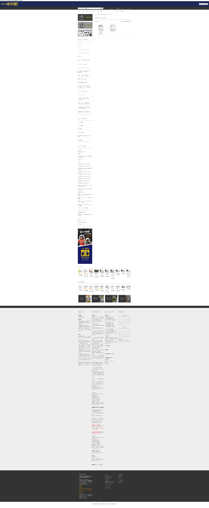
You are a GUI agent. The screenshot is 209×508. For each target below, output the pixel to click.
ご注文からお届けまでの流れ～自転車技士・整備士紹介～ (85, 157)
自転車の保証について (81, 151)
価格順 (127, 21)
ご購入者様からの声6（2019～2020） (84, 176)
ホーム (79, 11)
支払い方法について (108, 476)
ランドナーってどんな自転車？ (83, 207)
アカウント (112, 8)
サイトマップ (80, 149)
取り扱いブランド (81, 159)
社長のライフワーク (81, 220)
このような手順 (84, 337)
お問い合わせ (122, 11)
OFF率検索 (98, 14)
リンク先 (82, 340)
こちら (93, 433)
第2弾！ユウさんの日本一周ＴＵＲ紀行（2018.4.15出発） (85, 189)
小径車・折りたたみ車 (109, 14)
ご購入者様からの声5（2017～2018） (84, 174)
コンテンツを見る (99, 11)
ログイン (123, 8)
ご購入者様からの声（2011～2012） (84, 164)
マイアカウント (121, 474)
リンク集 (79, 224)
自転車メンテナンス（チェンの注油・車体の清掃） (85, 198)
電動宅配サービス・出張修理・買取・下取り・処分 (85, 215)
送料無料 (105, 14)
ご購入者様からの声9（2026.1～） (84, 183)
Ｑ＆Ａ (79, 161)
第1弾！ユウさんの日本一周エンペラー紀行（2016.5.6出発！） (85, 186)
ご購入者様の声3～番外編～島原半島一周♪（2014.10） (85, 169)
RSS (106, 487)
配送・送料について (108, 478)
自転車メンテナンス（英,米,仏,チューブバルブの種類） (85, 205)
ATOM (108, 487)
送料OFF (102, 14)
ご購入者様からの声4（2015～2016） (84, 171)
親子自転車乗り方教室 (81, 212)
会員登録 (117, 8)
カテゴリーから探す (85, 11)
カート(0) (129, 8)
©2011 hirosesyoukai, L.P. (104, 505)
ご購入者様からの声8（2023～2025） (84, 180)
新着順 (130, 21)
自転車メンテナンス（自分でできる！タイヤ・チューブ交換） (85, 202)
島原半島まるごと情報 (81, 222)
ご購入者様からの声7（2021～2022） (84, 178)
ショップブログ (116, 11)
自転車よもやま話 (81, 192)
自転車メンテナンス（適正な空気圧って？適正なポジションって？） (85, 195)
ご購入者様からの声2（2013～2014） (84, 166)
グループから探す (92, 11)
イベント (79, 217)
